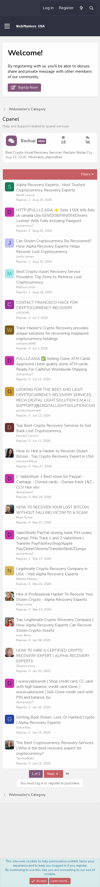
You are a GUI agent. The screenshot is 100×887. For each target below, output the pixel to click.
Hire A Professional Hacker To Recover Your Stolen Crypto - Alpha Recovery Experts (54, 597)
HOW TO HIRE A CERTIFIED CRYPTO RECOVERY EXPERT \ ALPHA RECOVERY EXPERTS (52, 656)
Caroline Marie (26, 461)
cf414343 (22, 313)
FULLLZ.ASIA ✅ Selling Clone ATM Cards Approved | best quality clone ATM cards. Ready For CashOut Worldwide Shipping (53, 364)
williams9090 (26, 344)
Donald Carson (27, 436)
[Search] (91, 8)
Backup (28, 141)
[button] (7, 26)
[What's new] (81, 8)
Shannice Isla (25, 666)
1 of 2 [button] (36, 774)
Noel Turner (24, 517)
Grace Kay (23, 727)
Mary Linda (24, 604)
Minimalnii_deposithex (45, 157)
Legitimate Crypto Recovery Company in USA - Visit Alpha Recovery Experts (51, 571)
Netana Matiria (26, 579)
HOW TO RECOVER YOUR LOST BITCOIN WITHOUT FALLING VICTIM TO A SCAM (52, 510)
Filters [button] (86, 174)
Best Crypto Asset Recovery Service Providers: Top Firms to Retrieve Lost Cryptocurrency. (49, 277)
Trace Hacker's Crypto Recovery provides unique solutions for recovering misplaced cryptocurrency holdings (52, 333)
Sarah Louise (25, 195)
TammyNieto (25, 758)
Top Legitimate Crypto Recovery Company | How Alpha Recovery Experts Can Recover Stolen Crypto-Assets (54, 625)
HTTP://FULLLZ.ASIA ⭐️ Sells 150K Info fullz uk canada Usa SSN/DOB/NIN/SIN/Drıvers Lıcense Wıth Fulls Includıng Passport (55, 215)
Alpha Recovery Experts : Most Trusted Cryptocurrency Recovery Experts (50, 187)
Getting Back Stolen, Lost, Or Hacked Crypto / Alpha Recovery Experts (55, 720)
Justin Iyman (25, 256)
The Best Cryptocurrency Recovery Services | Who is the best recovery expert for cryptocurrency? (54, 748)
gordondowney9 (28, 410)
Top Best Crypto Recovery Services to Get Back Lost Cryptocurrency (53, 428)
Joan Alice (23, 635)
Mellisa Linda (25, 287)
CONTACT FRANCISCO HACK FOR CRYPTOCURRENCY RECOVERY (47, 305)
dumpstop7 (25, 226)
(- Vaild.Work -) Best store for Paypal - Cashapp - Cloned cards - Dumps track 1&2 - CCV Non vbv (55, 482)
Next (51, 774)
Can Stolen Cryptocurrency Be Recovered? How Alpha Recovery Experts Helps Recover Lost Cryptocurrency (53, 246)
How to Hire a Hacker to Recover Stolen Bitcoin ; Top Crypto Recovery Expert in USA (55, 453)
